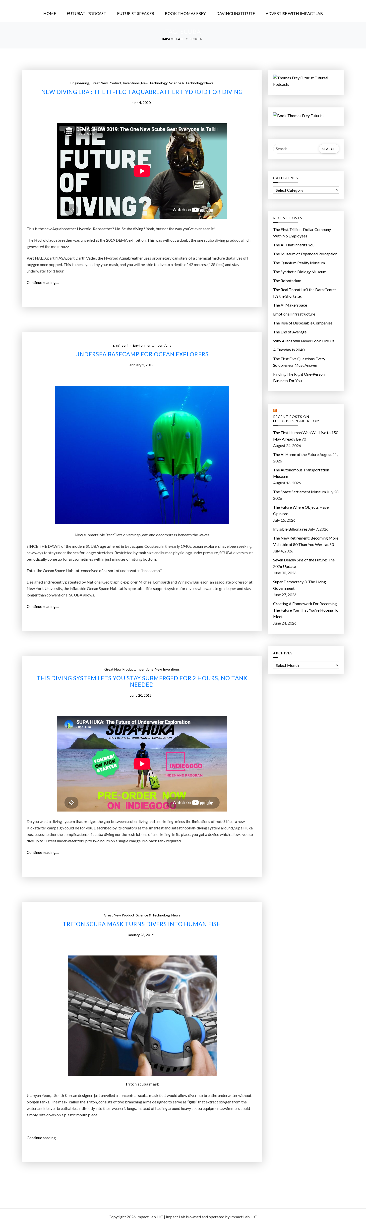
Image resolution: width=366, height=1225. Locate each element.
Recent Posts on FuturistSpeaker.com (296, 419)
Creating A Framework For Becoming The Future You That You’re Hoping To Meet (305, 610)
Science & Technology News (191, 83)
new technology (154, 83)
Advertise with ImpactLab (294, 13)
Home (49, 13)
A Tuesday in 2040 (289, 349)
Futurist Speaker (135, 13)
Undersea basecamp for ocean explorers (142, 354)
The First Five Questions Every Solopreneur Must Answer (299, 361)
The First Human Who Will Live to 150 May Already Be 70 (305, 435)
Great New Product (106, 83)
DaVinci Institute (235, 13)
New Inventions (167, 669)
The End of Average (289, 331)
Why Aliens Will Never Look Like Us (303, 340)
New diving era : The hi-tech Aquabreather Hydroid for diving (142, 92)
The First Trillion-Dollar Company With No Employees (302, 232)
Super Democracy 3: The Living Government (299, 584)
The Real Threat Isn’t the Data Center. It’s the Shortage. (305, 292)
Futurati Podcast (86, 13)
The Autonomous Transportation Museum (301, 473)
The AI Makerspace (290, 305)
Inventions (131, 83)
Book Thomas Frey (185, 13)
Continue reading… (44, 283)
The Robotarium (287, 280)
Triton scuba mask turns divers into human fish (142, 924)
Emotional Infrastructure (294, 314)
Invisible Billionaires (290, 529)
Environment (143, 345)
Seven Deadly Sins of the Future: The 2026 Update (304, 563)
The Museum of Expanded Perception (305, 253)
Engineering (79, 83)
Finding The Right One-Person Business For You (299, 377)
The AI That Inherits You (293, 244)
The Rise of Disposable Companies (302, 322)
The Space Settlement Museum (299, 491)
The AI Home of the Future (296, 454)
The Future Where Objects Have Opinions (301, 510)
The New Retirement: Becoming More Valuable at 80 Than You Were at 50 (305, 541)
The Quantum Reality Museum (299, 262)
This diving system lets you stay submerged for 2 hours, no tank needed (142, 681)
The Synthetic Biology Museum (299, 271)
